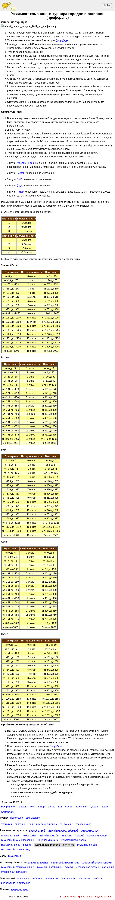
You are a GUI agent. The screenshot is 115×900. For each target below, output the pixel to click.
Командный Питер (97, 835)
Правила (22, 806)
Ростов (21, 173)
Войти (106, 5)
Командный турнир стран (65, 862)
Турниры (6, 824)
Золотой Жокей (37, 830)
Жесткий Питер (25, 163)
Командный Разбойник (49, 867)
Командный (14, 856)
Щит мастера (33, 817)
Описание (20, 824)
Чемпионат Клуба (10, 835)
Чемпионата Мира (38, 862)
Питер (20, 191)
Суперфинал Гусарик (87, 867)
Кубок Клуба (29, 835)
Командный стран (87, 845)
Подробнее (62, 40)
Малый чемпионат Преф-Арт (16, 845)
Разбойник (81, 806)
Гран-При (67, 835)
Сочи (19, 185)
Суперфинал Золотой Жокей (63, 830)
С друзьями (7, 811)
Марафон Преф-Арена (73, 840)
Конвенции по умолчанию (42, 824)
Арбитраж (37, 878)
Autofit (104, 806)
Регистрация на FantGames (15, 883)
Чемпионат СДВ (89, 830)
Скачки (68, 806)
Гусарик (94, 806)
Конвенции (23, 878)
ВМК (19, 179)
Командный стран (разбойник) (17, 867)
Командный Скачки (48, 840)
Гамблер (11, 896)
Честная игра (69, 878)
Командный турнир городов (97, 862)
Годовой (79, 835)
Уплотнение (52, 878)
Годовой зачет (83, 824)
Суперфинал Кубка (49, 835)
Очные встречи (19, 889)
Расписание (66, 824)
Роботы (98, 878)
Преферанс (8, 806)
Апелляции (85, 878)
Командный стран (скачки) (15, 849)
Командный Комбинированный (18, 840)
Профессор (16, 817)
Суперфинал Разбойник (14, 872)
